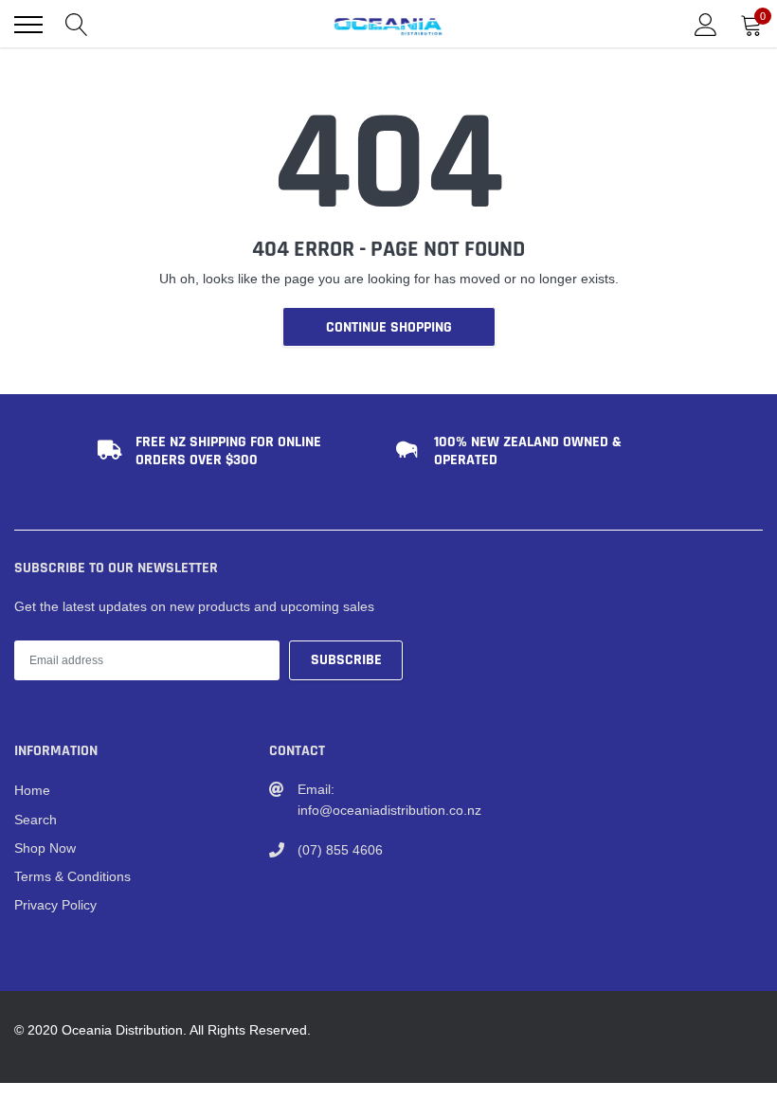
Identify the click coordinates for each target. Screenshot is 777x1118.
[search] (76, 24)
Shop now (45, 848)
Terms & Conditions (72, 876)
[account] (706, 24)
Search (35, 819)
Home (32, 790)
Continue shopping (389, 327)
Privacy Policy (55, 904)
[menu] (28, 24)
